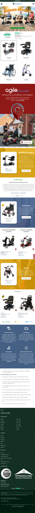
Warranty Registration (4, 487)
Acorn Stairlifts (3, 484)
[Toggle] (2, 372)
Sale (1, 444)
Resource (2, 441)
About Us (2, 448)
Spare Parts (3, 446)
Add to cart (9, 222)
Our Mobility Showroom (5, 456)
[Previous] (2, 162)
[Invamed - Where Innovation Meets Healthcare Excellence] (17, 4)
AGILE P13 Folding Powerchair (23, 314)
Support (2, 442)
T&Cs (2, 461)
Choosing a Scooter (4, 457)
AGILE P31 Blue (3, 314)
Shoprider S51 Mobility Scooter (6, 252)
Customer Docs (3, 464)
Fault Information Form (5, 463)
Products (2, 439)
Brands (2, 437)
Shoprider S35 (20, 253)
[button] (1, 4)
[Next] (15, 162)
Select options (8, 170)
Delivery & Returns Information (6, 459)
